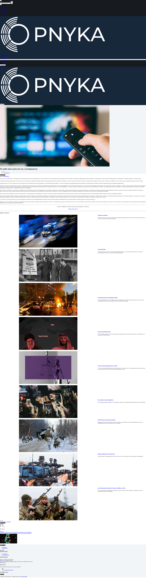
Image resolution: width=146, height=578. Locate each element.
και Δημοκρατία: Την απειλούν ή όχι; (107, 453)
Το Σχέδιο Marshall (101, 249)
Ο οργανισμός (4, 553)
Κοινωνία (6, 521)
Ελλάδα (2, 521)
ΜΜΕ (9, 521)
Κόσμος (3, 57)
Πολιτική (4, 58)
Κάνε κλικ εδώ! (3, 562)
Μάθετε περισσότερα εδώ (73, 208)
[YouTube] (4, 545)
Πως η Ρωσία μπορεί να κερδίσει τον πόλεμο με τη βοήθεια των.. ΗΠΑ (111, 488)
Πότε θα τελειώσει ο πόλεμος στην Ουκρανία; (107, 419)
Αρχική (3, 54)
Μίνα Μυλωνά (6, 176)
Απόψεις (3, 55)
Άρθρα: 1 (1, 531)
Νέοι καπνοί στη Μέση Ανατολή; (104, 331)
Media (99, 453)
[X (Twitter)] (2, 175)
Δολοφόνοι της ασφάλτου (103, 215)
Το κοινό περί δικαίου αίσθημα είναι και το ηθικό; (107, 365)
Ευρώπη (3, 56)
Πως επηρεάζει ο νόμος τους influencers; (106, 399)
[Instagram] (2, 63)
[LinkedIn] (3, 175)
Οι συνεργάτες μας (5, 554)
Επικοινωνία (4, 60)
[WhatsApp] (4, 175)
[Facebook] (0, 63)
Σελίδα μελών (4, 61)
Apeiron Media (24, 576)
